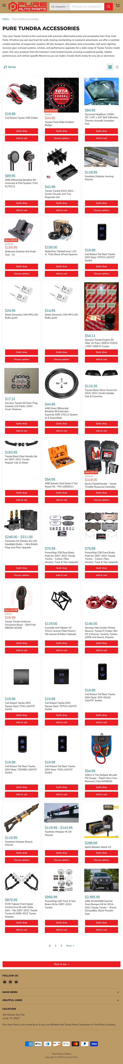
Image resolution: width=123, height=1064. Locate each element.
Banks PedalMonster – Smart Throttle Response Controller (100, 485)
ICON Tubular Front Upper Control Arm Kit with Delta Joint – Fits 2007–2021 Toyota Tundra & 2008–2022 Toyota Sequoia (21, 910)
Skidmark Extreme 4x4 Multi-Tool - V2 (20, 253)
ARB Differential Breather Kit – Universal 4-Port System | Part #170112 (21, 183)
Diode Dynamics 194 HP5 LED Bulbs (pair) (21, 316)
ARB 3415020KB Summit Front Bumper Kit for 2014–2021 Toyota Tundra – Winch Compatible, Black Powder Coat (100, 907)
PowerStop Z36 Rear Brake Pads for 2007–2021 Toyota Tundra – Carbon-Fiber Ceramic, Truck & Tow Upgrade (61, 557)
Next (69, 945)
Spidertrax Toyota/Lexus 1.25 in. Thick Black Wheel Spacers (61, 253)
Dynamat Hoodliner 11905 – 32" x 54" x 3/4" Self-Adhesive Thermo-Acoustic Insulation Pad (101, 119)
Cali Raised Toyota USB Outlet (21, 117)
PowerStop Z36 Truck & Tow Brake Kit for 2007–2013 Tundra (60, 904)
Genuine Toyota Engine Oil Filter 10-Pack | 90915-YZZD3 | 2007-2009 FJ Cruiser (101, 343)
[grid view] (110, 67)
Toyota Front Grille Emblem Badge (59, 123)
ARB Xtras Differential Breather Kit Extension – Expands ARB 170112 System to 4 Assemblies (61, 413)
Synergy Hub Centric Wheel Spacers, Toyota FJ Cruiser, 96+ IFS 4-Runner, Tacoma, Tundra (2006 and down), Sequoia (101, 632)
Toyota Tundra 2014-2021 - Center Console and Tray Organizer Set (60, 194)
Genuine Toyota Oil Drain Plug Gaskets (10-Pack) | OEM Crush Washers (21, 406)
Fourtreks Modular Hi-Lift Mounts (58, 833)
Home (5, 19)
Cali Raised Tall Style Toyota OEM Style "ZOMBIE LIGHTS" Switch (21, 769)
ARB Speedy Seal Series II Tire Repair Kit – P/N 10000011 (61, 485)
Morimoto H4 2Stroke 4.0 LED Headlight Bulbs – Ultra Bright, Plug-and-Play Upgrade (21, 544)
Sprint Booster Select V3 (98, 847)
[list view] (117, 67)
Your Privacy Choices (61, 1053)
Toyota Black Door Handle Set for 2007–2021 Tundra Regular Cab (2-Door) (21, 459)
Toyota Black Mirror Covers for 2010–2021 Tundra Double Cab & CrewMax (101, 393)
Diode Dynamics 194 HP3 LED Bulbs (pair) (61, 316)
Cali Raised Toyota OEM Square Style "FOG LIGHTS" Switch (20, 706)
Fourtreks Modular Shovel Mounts (18, 843)
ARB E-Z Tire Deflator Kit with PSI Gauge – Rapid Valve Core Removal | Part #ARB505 (101, 778)
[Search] (108, 6)
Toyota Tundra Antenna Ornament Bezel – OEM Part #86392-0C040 (20, 624)
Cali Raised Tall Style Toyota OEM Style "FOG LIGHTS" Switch (60, 769)
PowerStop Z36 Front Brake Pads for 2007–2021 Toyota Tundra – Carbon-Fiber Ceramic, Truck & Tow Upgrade (101, 557)
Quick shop (21, 131)
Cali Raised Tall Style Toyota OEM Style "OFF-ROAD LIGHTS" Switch (100, 697)
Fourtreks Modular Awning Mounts (99, 178)
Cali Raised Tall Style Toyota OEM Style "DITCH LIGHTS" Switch (100, 257)
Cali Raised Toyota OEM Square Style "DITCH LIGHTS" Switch (61, 706)
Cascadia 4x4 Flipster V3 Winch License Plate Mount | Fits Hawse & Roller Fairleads (60, 631)
